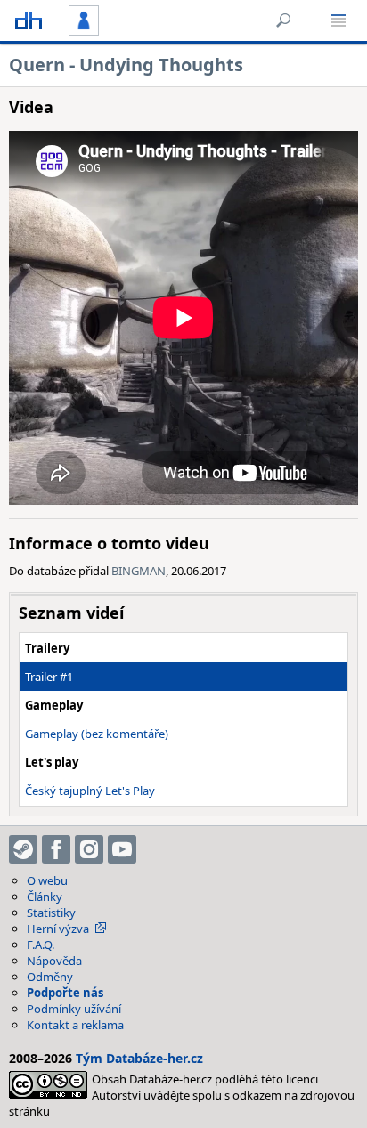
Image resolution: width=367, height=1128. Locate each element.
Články (44, 897)
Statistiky (51, 913)
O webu (47, 880)
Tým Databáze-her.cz (139, 1058)
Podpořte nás (65, 993)
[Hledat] (283, 20)
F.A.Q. (40, 945)
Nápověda (54, 961)
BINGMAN (138, 571)
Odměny (50, 977)
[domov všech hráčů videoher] (28, 20)
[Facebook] (56, 849)
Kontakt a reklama (75, 1025)
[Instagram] (89, 849)
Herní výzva (58, 929)
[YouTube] (122, 849)
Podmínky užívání (74, 1009)
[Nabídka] (338, 20)
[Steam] (23, 849)
